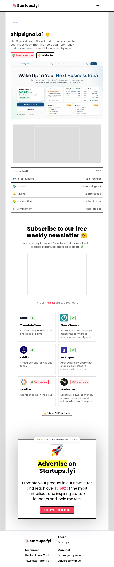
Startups (64, 542)
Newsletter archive (36, 560)
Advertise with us (69, 560)
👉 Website (45, 55)
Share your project (70, 555)
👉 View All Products (57, 413)
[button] (97, 5)
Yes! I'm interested (57, 510)
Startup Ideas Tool (36, 555)
